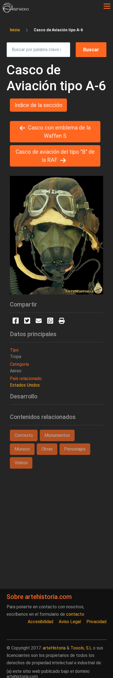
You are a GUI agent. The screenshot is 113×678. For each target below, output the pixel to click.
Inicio (15, 30)
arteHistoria (54, 648)
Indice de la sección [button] (38, 105)
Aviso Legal (70, 621)
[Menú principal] (107, 6)
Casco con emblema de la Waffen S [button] (59, 131)
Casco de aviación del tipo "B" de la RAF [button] (55, 155)
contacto (75, 614)
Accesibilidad (40, 621)
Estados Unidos (25, 385)
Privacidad (96, 621)
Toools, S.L (81, 648)
